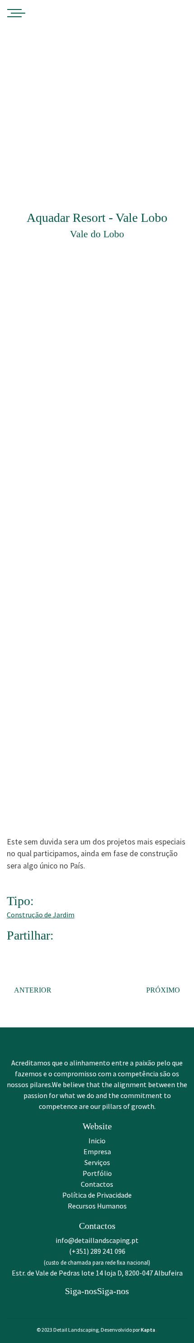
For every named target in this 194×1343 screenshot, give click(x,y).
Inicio (97, 1140)
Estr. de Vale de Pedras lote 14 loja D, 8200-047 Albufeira (97, 1272)
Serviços (97, 1162)
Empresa (97, 1151)
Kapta (149, 1329)
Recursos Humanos (97, 1205)
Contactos (97, 1184)
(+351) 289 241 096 (97, 1251)
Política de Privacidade (97, 1194)
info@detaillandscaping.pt (97, 1240)
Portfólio (97, 1173)
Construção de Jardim (40, 914)
